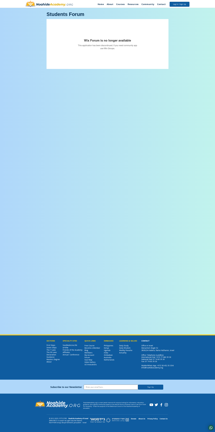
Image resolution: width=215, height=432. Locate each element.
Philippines (108, 345)
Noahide (43, 4)
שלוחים (65, 347)
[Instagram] (166, 405)
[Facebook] (161, 405)
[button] (110, 4)
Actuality (122, 352)
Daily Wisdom (125, 348)
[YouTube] (151, 405)
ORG (70, 4)
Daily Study (124, 345)
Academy (57, 4)
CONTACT (145, 341)
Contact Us (164, 419)
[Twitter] (156, 405)
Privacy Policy (152, 419)
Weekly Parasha (125, 350)
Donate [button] (133, 419)
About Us (141, 419)
